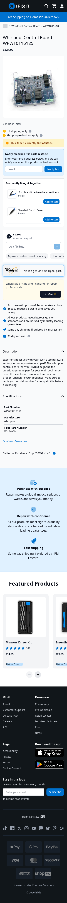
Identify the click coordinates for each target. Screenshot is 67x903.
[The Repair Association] (62, 828)
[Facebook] (12, 828)
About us (8, 704)
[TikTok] (5, 828)
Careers (7, 721)
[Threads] (55, 828)
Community (42, 704)
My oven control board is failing (27, 256)
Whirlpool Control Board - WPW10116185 (35, 26)
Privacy (7, 756)
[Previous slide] (29, 674)
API (5, 727)
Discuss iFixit (10, 715)
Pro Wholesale (43, 710)
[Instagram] (26, 828)
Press (38, 727)
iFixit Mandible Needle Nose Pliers (38, 192)
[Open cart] (54, 6)
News (38, 733)
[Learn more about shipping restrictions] (30, 131)
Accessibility (10, 751)
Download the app (48, 744)
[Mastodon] (41, 828)
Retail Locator (43, 715)
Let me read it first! (17, 799)
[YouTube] (34, 828)
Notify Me (53, 169)
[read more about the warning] (54, 453)
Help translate (30, 816)
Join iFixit (50, 294)
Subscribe (55, 792)
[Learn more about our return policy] (29, 336)
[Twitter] (19, 828)
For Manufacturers (46, 721)
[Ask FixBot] (57, 246)
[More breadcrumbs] (5, 26)
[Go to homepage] (21, 6)
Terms (6, 762)
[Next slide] (38, 674)
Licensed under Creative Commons (33, 885)
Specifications (12, 396)
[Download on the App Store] (49, 752)
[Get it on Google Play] (49, 764)
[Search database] (46, 6)
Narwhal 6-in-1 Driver (31, 210)
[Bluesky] (48, 828)
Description (11, 351)
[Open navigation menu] (4, 6)
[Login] (62, 6)
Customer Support (14, 710)
